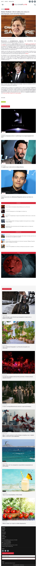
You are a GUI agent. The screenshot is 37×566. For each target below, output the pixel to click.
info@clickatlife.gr (7, 543)
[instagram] (32, 2)
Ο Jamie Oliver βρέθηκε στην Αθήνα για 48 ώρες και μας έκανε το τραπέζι (20, 246)
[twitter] (35, 2)
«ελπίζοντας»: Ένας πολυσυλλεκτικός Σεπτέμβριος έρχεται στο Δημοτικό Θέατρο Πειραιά (19, 227)
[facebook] (30, 2)
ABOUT (2, 1)
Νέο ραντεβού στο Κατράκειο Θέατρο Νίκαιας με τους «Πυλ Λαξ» (18, 206)
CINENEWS (3, 101)
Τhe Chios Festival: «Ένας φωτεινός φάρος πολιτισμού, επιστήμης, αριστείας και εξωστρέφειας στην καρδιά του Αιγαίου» (21, 236)
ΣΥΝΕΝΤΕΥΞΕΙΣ (18, 232)
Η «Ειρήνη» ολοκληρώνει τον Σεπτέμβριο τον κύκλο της (16, 211)
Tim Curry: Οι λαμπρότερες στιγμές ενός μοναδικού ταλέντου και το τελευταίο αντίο (20, 216)
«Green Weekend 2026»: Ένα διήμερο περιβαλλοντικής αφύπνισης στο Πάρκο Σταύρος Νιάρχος (20, 221)
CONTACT (6, 1)
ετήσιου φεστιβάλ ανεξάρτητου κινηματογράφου (12, 93)
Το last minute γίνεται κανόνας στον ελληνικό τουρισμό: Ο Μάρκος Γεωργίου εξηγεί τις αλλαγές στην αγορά (20, 242)
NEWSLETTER (11, 1)
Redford (26, 53)
